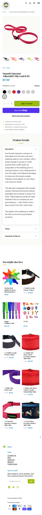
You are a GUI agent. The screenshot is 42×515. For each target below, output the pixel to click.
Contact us (12, 455)
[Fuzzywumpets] (6, 5)
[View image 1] (6, 59)
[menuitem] (26, 3)
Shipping (11, 460)
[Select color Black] (4, 92)
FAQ (9, 458)
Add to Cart (27, 104)
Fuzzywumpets (12, 498)
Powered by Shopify (14, 502)
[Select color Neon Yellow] (23, 92)
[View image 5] (37, 59)
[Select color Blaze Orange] (33, 92)
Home (4, 12)
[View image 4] (29, 59)
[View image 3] (21, 59)
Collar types (12, 464)
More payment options (21, 116)
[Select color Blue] (9, 92)
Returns (10, 462)
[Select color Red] (14, 92)
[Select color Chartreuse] (28, 92)
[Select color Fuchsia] (4, 97)
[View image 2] (13, 59)
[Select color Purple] (19, 92)
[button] (26, 3)
